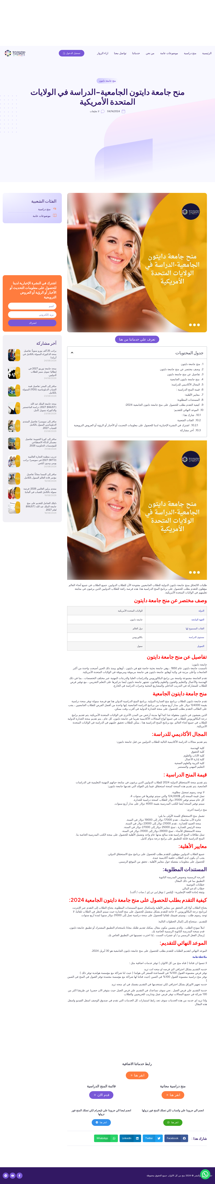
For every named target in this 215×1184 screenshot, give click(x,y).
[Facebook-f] (19, 1176)
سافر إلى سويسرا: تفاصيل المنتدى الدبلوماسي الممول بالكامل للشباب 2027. (39, 424)
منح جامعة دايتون (107, 80)
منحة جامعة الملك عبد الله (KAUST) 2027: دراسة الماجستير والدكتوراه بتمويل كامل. (39, 407)
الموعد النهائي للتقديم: (186, 410)
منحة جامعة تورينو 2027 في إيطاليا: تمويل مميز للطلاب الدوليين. (42, 371)
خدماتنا (136, 53)
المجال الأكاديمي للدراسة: (185, 384)
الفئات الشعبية (185, 420)
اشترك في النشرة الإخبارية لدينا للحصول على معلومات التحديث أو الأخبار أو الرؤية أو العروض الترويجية (131, 425)
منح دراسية (190, 53)
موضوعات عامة (169, 53)
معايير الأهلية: (192, 394)
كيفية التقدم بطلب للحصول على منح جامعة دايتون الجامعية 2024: (162, 404)
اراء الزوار (102, 53)
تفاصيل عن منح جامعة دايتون (183, 374)
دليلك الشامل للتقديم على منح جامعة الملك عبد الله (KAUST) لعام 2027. (41, 506)
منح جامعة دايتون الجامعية (185, 379)
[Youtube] (13, 1176)
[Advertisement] (114, 23)
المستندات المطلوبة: (188, 399)
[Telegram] (6, 1176)
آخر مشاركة (187, 430)
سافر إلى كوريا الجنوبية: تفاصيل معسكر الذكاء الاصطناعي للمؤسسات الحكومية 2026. (40, 442)
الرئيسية (206, 53)
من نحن (150, 53)
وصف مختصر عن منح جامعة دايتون (154, 369)
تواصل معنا (120, 53)
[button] (72, 352)
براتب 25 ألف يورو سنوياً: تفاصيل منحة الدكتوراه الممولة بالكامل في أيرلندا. (39, 354)
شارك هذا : (188, 415)
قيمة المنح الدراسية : (188, 389)
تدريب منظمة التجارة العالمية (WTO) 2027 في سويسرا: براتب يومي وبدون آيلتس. (39, 460)
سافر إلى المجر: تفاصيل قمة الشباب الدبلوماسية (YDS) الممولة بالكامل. (39, 389)
